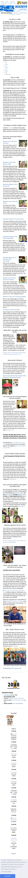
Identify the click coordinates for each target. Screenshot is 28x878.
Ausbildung (7, 695)
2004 (13, 698)
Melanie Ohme (22, 494)
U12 (6, 62)
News (7, 1)
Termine (12, 1)
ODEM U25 (8, 74)
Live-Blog (10, 127)
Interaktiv (12, 14)
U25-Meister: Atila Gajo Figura (11, 309)
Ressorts (4, 3)
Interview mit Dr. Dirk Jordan (14, 840)
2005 (16, 698)
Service (11, 3)
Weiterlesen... (13, 479)
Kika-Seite (15, 646)
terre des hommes (18, 703)
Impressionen (23, 13)
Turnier (15, 13)
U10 (14, 792)
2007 (22, 698)
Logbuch (13, 853)
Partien (15, 734)
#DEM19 (21, 7)
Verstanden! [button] (8, 876)
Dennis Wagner (19, 493)
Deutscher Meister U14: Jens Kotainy (13, 219)
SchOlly (14, 812)
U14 (6, 66)
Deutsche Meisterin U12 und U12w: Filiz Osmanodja (9, 259)
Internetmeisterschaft (18, 700)
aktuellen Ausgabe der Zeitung (15, 601)
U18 (6, 72)
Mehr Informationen (6, 871)
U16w (6, 67)
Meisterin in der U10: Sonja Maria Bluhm (14, 296)
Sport (2, 1)
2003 (10, 698)
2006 (19, 698)
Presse (18, 14)
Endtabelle (14, 754)
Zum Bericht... (10, 430)
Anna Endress (9, 494)
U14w (6, 64)
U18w (6, 71)
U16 (6, 69)
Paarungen (14, 827)
